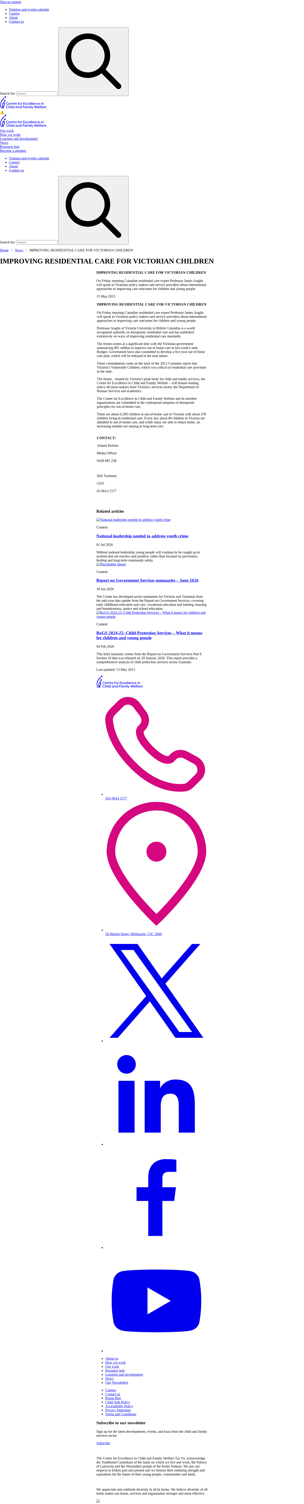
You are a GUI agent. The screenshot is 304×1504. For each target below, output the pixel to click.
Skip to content (10, 2)
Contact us (16, 21)
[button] (152, 112)
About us (111, 1358)
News (4, 143)
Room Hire (113, 1398)
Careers (14, 13)
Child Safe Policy (117, 1402)
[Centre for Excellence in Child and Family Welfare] (23, 108)
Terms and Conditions (120, 1414)
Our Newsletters (116, 1382)
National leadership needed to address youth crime (142, 536)
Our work (7, 131)
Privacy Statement (118, 1410)
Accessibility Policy (119, 1406)
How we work (10, 135)
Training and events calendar (29, 9)
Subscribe (103, 1443)
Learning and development (19, 139)
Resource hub (9, 147)
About (13, 17)
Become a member (13, 151)
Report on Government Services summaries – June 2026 (147, 580)
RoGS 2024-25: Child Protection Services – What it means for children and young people (149, 635)
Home (4, 250)
